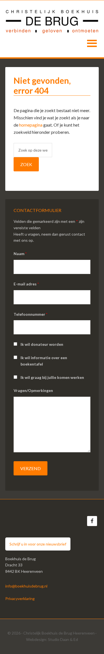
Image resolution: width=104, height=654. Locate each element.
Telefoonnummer (30, 314)
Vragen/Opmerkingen (33, 390)
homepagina (30, 124)
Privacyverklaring (20, 598)
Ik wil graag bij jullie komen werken (52, 377)
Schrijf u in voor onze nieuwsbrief (37, 544)
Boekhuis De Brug (52, 20)
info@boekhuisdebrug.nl (26, 586)
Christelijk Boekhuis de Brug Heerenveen (59, 633)
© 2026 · (15, 633)
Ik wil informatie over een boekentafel (44, 360)
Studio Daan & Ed (63, 639)
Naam (20, 253)
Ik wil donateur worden (42, 344)
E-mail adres (26, 284)
